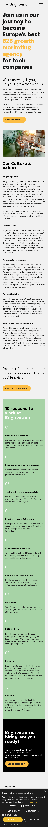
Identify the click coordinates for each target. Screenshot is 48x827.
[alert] (24, 808)
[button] (24, 815)
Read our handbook (15, 388)
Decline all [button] (35, 819)
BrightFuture (10, 633)
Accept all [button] (13, 819)
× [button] (45, 791)
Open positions (12, 119)
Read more (33, 802)
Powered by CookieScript (11, 824)
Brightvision (19, 181)
